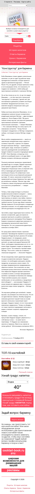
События (4, 72)
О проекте (8, 2)
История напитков (17, 50)
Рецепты (17, 46)
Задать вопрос (17, 419)
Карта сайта (26, 2)
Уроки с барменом (17, 58)
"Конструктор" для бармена (18, 72)
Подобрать (17, 40)
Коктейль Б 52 (7, 359)
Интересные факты (17, 62)
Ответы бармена (17, 54)
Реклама (17, 2)
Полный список (26, 372)
